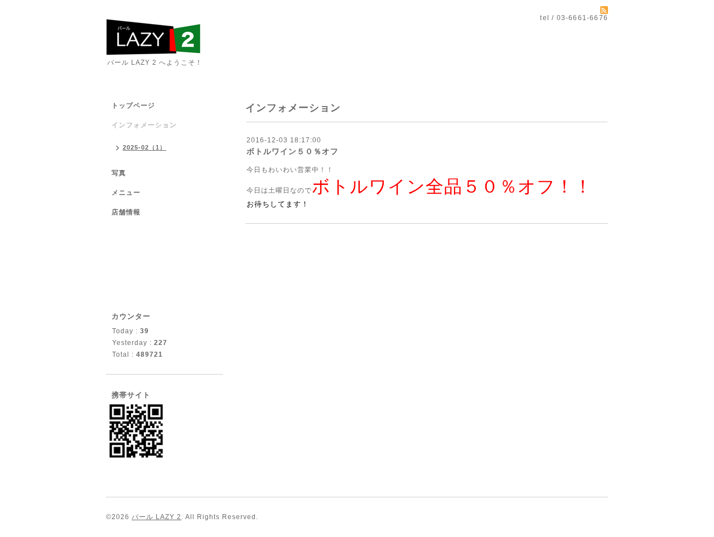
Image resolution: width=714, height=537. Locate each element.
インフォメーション (144, 125)
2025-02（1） (144, 147)
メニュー (126, 192)
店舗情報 (126, 212)
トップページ (133, 105)
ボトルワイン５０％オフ (293, 151)
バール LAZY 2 (156, 517)
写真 (119, 173)
